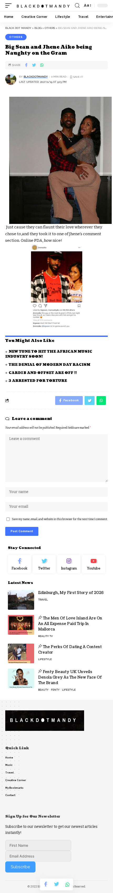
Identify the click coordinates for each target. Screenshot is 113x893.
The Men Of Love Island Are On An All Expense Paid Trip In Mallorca (70, 624)
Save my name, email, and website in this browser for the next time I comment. (60, 519)
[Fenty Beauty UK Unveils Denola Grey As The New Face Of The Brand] (21, 678)
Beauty (43, 689)
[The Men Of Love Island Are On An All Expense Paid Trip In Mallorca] (21, 625)
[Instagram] (68, 564)
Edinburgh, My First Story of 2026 (71, 592)
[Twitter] (44, 564)
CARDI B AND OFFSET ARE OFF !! (43, 373)
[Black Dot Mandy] (43, 5)
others (16, 36)
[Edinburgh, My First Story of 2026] (21, 600)
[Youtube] (93, 564)
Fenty (55, 689)
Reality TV (45, 636)
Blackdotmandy (36, 76)
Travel (43, 599)
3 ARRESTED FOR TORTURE (38, 380)
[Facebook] (19, 564)
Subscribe (20, 866)
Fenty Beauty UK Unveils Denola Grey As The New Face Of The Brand (70, 677)
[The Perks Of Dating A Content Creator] (21, 653)
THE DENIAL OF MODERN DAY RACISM (49, 364)
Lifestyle (45, 659)
